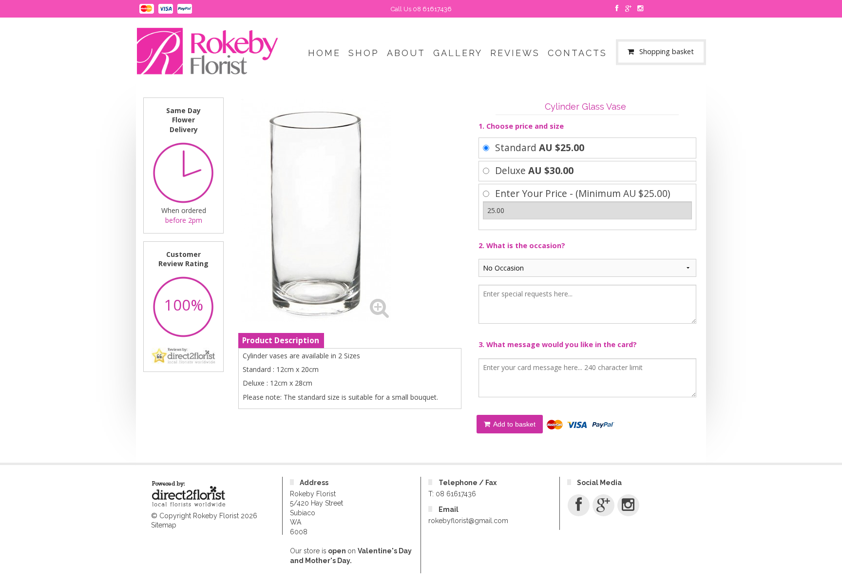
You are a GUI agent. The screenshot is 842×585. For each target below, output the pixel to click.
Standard (539, 147)
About (406, 53)
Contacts (577, 53)
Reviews (515, 53)
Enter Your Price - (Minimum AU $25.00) (582, 193)
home (324, 53)
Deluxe (534, 170)
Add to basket (514, 424)
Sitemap (163, 525)
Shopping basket (666, 52)
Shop (363, 53)
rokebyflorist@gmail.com (468, 521)
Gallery (457, 53)
